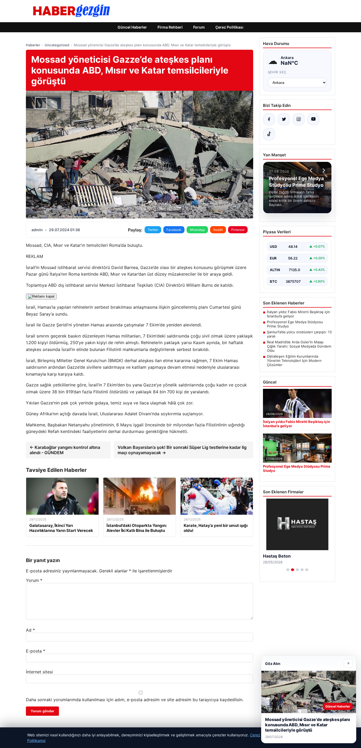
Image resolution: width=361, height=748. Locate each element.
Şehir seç (277, 72)
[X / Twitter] (284, 119)
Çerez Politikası (229, 27)
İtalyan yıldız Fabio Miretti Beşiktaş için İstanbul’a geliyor (298, 314)
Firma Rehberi (170, 27)
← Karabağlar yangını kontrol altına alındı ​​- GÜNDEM (65, 450)
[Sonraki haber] (322, 170)
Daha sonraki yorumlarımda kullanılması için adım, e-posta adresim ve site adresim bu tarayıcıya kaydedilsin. (134, 699)
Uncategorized (57, 45)
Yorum (34, 580)
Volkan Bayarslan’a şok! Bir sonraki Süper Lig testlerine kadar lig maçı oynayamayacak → (182, 450)
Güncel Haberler (132, 27)
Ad (30, 630)
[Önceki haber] (311, 170)
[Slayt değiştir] (287, 569)
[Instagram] (299, 119)
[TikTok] (269, 134)
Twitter (153, 230)
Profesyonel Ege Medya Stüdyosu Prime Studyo (295, 324)
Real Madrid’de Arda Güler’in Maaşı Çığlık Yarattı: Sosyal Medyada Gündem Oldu (299, 346)
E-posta (35, 651)
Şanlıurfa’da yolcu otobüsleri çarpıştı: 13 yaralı (299, 334)
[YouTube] (313, 119)
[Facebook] (269, 119)
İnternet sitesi (39, 671)
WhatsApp (197, 230)
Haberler (33, 45)
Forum (199, 27)
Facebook (173, 230)
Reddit (218, 230)
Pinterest (237, 230)
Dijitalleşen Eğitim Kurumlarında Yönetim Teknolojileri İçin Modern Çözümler (294, 360)
